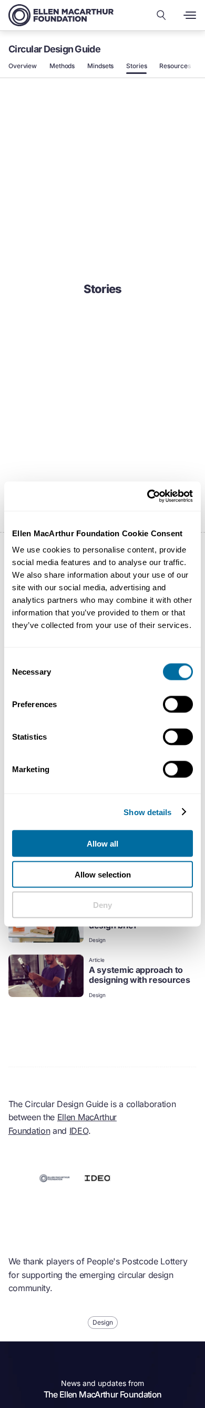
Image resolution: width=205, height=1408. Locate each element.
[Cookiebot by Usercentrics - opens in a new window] (147, 496)
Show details (147, 811)
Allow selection (103, 874)
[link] (102, 977)
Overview (22, 66)
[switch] (178, 704)
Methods (62, 66)
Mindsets (100, 66)
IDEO (78, 1130)
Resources (174, 66)
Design (97, 940)
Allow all (102, 843)
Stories (136, 66)
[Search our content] (161, 15)
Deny (102, 905)
